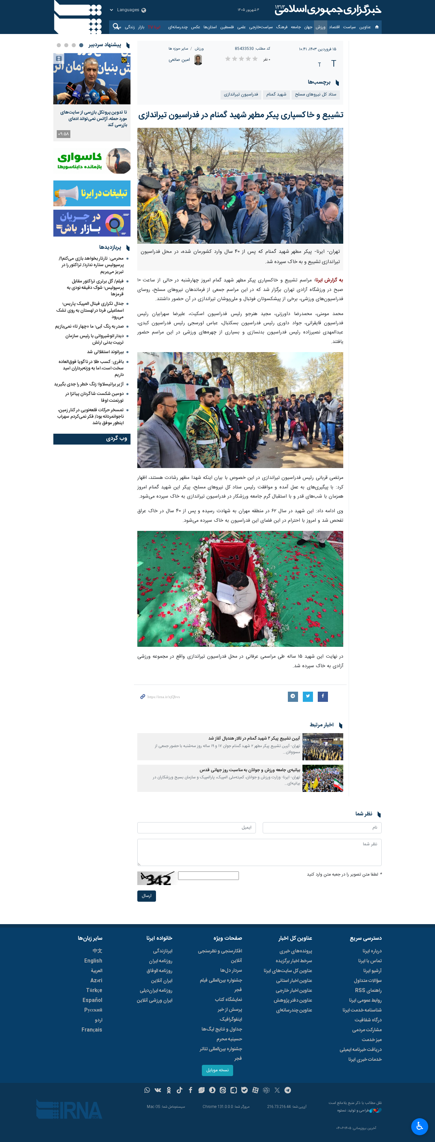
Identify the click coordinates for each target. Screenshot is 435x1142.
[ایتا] (223, 1091)
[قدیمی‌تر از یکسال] (322, 746)
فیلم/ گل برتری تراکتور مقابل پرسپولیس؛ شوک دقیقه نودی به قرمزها (95, 288)
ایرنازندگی (162, 951)
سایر (117, 27)
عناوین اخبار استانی (294, 981)
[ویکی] (157, 1091)
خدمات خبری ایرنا (365, 1060)
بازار (141, 27)
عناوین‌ (365, 27)
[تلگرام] (288, 1091)
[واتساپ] (147, 1091)
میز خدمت (372, 1040)
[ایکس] (277, 1091)
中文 (97, 951)
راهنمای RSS (368, 991)
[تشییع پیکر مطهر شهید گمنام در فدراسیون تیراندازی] (240, 410)
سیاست (349, 27)
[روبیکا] (266, 1091)
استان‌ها (210, 27)
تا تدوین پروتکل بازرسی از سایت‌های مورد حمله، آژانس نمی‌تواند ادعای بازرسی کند (93, 119)
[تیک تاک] (179, 1091)
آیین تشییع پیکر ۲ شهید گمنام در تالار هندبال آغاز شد (254, 738)
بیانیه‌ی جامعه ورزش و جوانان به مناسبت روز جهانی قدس (249, 770)
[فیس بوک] (190, 1091)
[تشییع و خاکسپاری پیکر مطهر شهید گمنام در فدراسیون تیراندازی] (240, 186)
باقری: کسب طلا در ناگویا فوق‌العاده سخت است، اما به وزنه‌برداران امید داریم (91, 368)
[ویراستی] (201, 1091)
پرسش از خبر (230, 1010)
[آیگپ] (233, 1091)
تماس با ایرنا (370, 961)
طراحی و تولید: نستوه (353, 1111)
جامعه (296, 27)
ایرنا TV (154, 27)
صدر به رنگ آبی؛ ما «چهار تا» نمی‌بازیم (89, 326)
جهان (308, 27)
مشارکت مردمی (367, 1030)
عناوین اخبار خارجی (294, 991)
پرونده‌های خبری (295, 951)
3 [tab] (66, 45)
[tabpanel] (91, 97)
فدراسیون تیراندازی (241, 94)
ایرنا (327, 10)
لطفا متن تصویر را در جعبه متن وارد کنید (344, 874)
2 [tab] (74, 45)
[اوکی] (168, 1091)
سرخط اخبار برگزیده (294, 961)
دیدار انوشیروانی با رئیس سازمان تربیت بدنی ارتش (94, 339)
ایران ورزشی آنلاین (154, 1001)
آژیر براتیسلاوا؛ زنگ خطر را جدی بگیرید (89, 384)
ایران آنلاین (161, 981)
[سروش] (212, 1091)
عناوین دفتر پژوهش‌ (293, 1001)
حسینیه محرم (229, 1039)
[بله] (244, 1091)
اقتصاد (334, 27)
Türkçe (94, 991)
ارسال (147, 896)
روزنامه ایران (160, 961)
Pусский (93, 1010)
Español (92, 1001)
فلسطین (227, 27)
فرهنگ (282, 27)
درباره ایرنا (372, 951)
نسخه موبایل (217, 1070)
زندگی (130, 27)
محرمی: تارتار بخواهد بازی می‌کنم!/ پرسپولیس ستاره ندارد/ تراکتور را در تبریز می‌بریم (91, 265)
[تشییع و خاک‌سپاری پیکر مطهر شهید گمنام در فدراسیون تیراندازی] (240, 589)
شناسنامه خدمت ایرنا (362, 1010)
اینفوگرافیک (231, 1020)
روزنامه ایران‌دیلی (156, 991)
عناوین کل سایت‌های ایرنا (288, 971)
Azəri (96, 981)
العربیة (96, 971)
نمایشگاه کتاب (228, 1000)
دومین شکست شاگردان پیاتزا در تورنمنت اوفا (95, 397)
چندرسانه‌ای (178, 27)
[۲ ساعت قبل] (91, 78)
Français (92, 1030)
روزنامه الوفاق (159, 971)
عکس (195, 27)
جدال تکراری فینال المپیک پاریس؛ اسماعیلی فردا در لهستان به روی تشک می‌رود (90, 310)
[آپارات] (255, 1091)
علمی (241, 27)
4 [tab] (59, 45)
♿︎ (420, 1126)
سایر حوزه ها (178, 49)
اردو (98, 1020)
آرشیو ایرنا (372, 971)
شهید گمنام (276, 94)
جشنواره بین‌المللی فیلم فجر (221, 985)
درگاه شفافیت (368, 1020)
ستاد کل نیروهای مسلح (315, 94)
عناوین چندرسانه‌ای (294, 1010)
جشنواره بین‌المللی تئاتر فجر (221, 1054)
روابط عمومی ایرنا (365, 1001)
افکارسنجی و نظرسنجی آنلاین (220, 956)
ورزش (321, 27)
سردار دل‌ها (231, 971)
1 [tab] (81, 45)
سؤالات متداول (368, 981)
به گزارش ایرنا (329, 280)
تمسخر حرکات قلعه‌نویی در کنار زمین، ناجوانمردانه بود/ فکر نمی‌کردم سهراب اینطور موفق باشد (90, 416)
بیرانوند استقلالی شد (105, 352)
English (93, 961)
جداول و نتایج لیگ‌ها (222, 1029)
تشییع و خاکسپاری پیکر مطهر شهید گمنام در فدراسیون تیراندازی (240, 115)
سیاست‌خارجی (261, 27)
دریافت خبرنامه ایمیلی (361, 1050)
